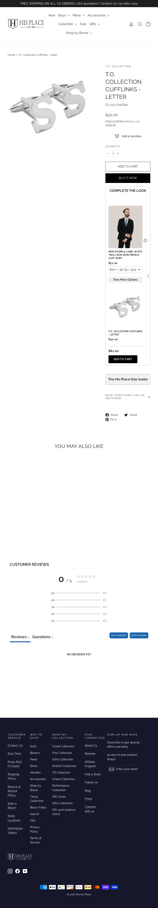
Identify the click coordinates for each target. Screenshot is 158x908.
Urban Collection (63, 779)
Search (34, 814)
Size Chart (14, 753)
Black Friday (38, 807)
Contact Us (15, 745)
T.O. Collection (118, 66)
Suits (33, 746)
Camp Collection (37, 798)
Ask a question (119, 635)
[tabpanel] (79, 671)
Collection (66, 24)
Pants (34, 759)
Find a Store (93, 774)
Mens (77, 15)
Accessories (97, 15)
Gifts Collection (62, 803)
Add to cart (123, 359)
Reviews (90, 753)
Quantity (113, 146)
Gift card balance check (63, 812)
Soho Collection (62, 759)
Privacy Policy (35, 829)
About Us (91, 745)
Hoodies (35, 772)
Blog (88, 790)
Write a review (139, 635)
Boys (62, 15)
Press (88, 798)
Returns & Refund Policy (14, 791)
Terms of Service (36, 840)
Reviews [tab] (20, 637)
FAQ (32, 820)
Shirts (34, 766)
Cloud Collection (63, 746)
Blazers (35, 752)
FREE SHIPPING (115, 121)
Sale (83, 24)
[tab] (43, 637)
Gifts (93, 24)
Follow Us (91, 782)
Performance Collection (60, 787)
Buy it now (128, 178)
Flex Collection (62, 752)
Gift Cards (59, 796)
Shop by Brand (77, 33)
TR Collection (61, 772)
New (52, 15)
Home (11, 54)
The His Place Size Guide (128, 379)
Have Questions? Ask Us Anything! (125, 397)
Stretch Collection (64, 766)
